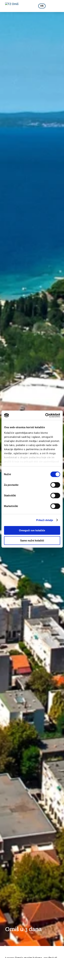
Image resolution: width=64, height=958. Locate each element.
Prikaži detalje (44, 520)
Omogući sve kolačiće (32, 530)
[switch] (55, 485)
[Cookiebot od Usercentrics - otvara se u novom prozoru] (45, 415)
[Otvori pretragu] (29, 6)
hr (42, 6)
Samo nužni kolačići (32, 540)
